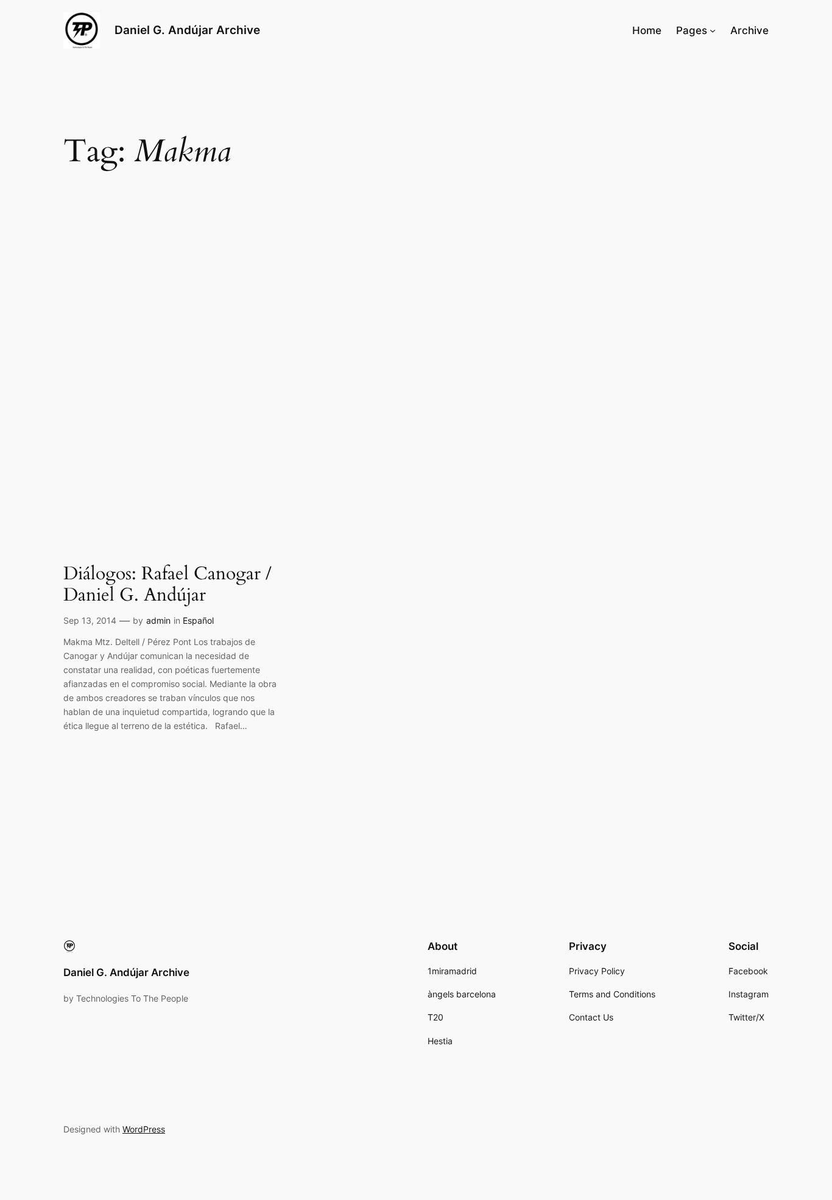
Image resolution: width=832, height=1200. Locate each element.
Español (198, 620)
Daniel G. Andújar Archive (187, 30)
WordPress (143, 1129)
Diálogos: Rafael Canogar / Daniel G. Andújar (167, 585)
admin (158, 620)
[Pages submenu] (713, 30)
